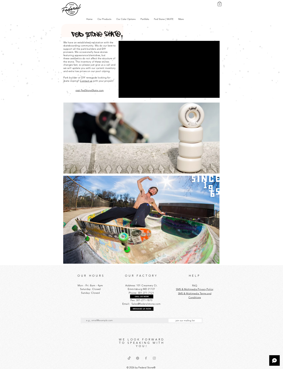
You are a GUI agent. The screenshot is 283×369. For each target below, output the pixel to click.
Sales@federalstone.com (146, 303)
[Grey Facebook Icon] (146, 358)
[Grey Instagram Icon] (154, 358)
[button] (219, 3)
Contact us (86, 80)
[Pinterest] (138, 358)
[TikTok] (129, 358)
